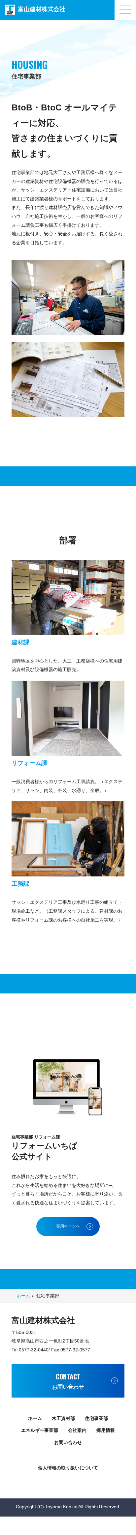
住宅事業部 (96, 1418)
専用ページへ (68, 1226)
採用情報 (105, 1430)
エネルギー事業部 (39, 1430)
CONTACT (68, 1381)
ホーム (23, 1295)
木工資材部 (63, 1418)
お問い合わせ (68, 1442)
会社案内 (77, 1430)
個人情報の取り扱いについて (68, 1467)
